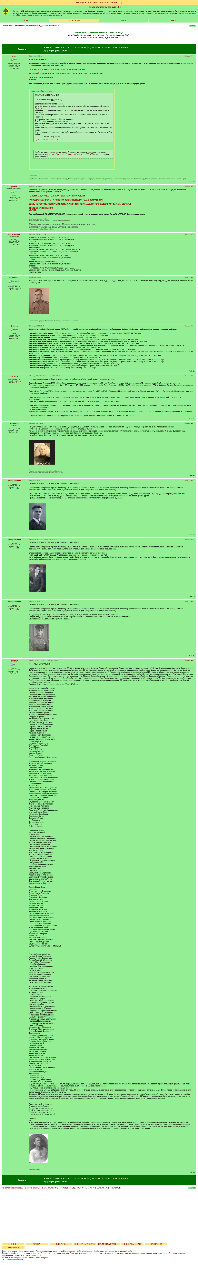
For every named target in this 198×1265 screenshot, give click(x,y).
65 (96, 47)
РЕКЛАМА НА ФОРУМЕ (84, 1244)
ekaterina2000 (14, 234)
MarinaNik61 (14, 278)
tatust (64, 51)
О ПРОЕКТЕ (13, 1244)
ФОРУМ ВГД (13, 1247)
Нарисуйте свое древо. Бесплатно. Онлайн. (97, 2)
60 (79, 47)
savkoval (14, 376)
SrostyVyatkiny (14, 481)
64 (93, 47)
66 (99, 47)
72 (119, 47)
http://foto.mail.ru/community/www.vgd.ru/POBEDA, (73, 154)
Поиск (173, 20)
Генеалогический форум (12, 1188)
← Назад (56, 47)
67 (103, 47)
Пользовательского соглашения (55, 1253)
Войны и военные (16, 26)
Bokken (14, 326)
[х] (121, 2)
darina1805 (14, 424)
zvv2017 (14, 661)
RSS (39, 1255)
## (192, 56)
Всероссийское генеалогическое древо (31, 1257)
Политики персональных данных (84, 1253)
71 (116, 47)
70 (113, 47)
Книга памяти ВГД (51, 26)
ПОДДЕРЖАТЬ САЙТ (132, 1244)
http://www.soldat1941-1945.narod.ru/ (47, 140)
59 (75, 47)
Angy (14, 56)
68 (106, 47)
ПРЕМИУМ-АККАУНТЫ (108, 1244)
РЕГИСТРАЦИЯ (74, 20)
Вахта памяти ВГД (34, 26)
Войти (123, 20)
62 (85, 47)
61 (82, 47)
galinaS (58, 51)
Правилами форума (177, 1253)
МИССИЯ (37, 1244)
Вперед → (22, 49)
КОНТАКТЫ (61, 1244)
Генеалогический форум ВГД (104, 7)
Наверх (187, 56)
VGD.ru (25, 20)
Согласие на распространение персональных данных (128, 1253)
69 (109, 47)
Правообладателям (15, 1260)
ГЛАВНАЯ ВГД (156, 1244)
